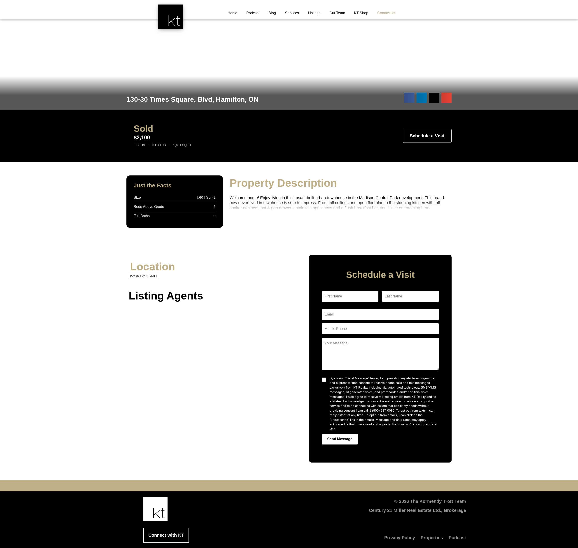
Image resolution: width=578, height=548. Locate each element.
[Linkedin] (289, 485)
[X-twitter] (262, 485)
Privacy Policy (399, 537)
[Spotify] (329, 485)
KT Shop (361, 13)
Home (232, 13)
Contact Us (386, 13)
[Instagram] (302, 485)
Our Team (337, 13)
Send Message (339, 439)
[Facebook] (248, 485)
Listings (314, 13)
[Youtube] (275, 485)
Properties (432, 537)
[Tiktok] (316, 485)
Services (292, 13)
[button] (409, 98)
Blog (272, 13)
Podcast (252, 13)
